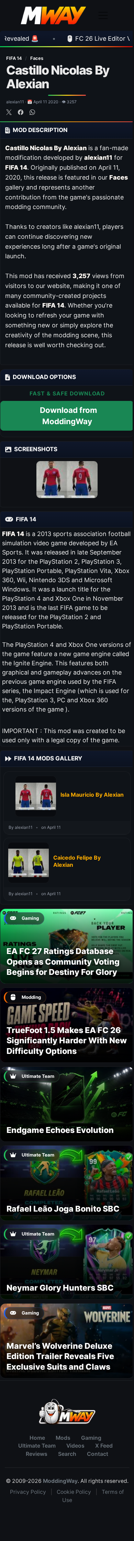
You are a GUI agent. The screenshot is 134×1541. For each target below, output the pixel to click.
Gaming (91, 1438)
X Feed (104, 1445)
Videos (75, 1445)
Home (37, 1438)
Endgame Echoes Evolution (60, 1130)
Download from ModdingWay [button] (68, 415)
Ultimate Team (37, 1445)
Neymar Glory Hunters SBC (60, 1288)
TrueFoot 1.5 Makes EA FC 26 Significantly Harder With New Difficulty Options (67, 1040)
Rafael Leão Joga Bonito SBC (63, 1209)
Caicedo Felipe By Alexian (77, 861)
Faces (36, 58)
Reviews (36, 1454)
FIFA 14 (14, 58)
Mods (63, 1438)
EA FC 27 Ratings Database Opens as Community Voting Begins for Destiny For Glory (63, 961)
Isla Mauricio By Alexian (92, 794)
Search (67, 1454)
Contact (97, 1454)
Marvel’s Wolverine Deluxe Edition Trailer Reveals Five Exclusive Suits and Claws (60, 1356)
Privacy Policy (28, 1492)
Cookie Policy (74, 1492)
